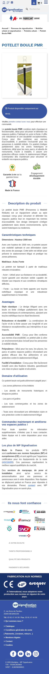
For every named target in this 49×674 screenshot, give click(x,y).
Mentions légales (13, 637)
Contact (9, 641)
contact (31, 485)
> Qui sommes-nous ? (13, 621)
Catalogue (10, 626)
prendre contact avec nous (20, 122)
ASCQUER (8, 462)
